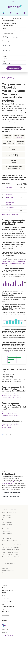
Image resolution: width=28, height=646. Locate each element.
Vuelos (4, 588)
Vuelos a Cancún (6, 515)
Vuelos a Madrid (6, 520)
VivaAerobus (18, 137)
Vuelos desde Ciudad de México (10, 424)
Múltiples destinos (8, 25)
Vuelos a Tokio (6, 529)
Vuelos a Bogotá (6, 538)
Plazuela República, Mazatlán (10, 482)
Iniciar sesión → (22, 1)
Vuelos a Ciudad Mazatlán (9, 426)
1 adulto (5, 58)
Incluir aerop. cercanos (9, 33)
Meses (3, 566)
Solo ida (14, 23)
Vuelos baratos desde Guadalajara (11, 547)
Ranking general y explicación (10, 214)
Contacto (4, 618)
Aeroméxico (9, 194)
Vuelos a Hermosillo (7, 533)
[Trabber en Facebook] (5, 636)
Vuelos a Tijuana (6, 517)
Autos (3, 595)
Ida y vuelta (6, 23)
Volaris (7, 191)
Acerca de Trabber (7, 602)
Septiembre (5, 568)
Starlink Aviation (9, 197)
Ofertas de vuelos (7, 590)
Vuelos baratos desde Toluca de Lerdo (12, 557)
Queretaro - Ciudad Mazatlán (9, 414)
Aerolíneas (5, 561)
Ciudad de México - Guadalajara (10, 395)
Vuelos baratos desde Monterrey (10, 549)
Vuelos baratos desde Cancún (10, 552)
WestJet (8, 210)
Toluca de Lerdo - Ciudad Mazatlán (11, 412)
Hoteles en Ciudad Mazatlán (11, 492)
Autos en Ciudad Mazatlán (11, 496)
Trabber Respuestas (8, 606)
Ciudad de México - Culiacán (9, 394)
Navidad (4, 573)
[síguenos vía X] (8, 636)
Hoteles (4, 592)
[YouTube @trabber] (11, 636)
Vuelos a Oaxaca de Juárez (9, 540)
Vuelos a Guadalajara (7, 522)
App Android (5, 609)
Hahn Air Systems (10, 207)
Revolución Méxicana (8, 570)
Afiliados (4, 620)
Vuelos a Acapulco (7, 536)
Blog (3, 604)
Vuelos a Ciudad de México (9, 512)
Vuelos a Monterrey (7, 524)
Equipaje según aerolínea (8, 563)
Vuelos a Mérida (6, 531)
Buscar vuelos (14, 68)
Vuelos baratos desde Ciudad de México (13, 545)
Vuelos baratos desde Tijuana (10, 554)
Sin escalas (6, 53)
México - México (6, 427)
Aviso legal (4, 632)
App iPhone (5, 611)
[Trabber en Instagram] (3, 636)
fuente (3, 471)
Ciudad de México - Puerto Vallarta (11, 397)
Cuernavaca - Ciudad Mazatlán (10, 415)
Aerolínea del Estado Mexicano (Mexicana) (10, 202)
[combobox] (14, 29)
